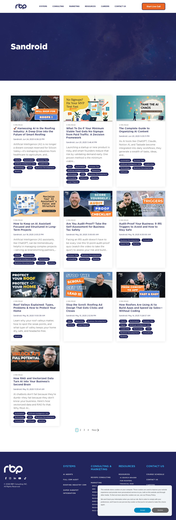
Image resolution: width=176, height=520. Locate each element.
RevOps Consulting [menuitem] (101, 477)
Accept (142, 510)
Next (94, 430)
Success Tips (42, 160)
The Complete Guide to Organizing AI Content (134, 130)
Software (83, 178)
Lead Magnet (73, 182)
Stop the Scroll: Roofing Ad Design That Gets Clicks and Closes (84, 307)
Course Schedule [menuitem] (155, 474)
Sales (70, 167)
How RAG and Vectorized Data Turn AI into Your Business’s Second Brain (33, 381)
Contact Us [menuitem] (152, 480)
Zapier (123, 325)
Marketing (74, 6)
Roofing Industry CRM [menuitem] (74, 485)
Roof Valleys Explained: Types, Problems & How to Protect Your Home (34, 307)
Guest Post (84, 259)
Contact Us (120, 6)
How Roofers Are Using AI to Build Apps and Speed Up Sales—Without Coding (141, 307)
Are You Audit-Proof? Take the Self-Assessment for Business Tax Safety (86, 226)
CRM (30, 168)
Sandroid (17, 139)
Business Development (45, 168)
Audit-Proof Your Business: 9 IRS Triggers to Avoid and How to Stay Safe (140, 226)
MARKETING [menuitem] (96, 483)
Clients (17, 160)
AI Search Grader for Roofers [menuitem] (128, 479)
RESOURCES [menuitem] (124, 474)
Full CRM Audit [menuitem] (71, 480)
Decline (160, 510)
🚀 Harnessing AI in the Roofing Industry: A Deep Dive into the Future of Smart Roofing (34, 131)
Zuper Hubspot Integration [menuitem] (71, 491)
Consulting (58, 6)
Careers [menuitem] (150, 485)
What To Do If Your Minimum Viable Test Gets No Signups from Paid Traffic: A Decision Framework (85, 133)
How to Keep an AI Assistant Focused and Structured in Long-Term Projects (34, 226)
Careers (105, 6)
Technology (19, 168)
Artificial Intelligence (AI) (25, 164)
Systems (43, 6)
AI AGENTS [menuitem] (68, 474)
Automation (29, 160)
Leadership (43, 164)
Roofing (18, 172)
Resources (90, 6)
